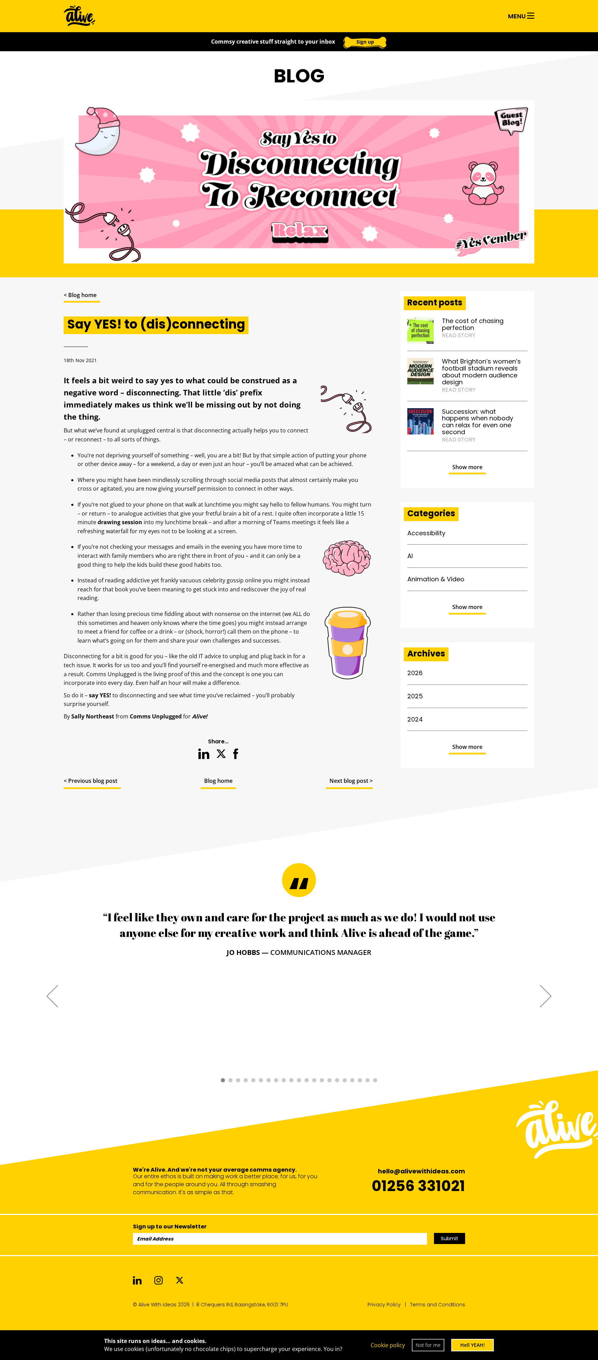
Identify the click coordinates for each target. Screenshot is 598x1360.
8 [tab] (276, 1080)
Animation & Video (435, 579)
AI (410, 556)
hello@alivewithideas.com (421, 1171)
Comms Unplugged (156, 716)
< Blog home (80, 295)
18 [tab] (352, 1080)
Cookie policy (388, 1345)
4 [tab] (246, 1080)
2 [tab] (230, 1080)
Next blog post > (351, 781)
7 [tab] (268, 1080)
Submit (449, 1238)
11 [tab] (299, 1080)
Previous (52, 995)
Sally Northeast (92, 716)
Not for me (428, 1345)
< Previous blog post (90, 781)
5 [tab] (253, 1080)
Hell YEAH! (472, 1345)
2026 (415, 673)
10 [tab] (291, 1080)
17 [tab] (345, 1080)
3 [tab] (238, 1080)
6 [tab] (261, 1080)
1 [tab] (223, 1080)
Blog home (218, 781)
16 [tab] (337, 1080)
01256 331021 (418, 1185)
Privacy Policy (384, 1304)
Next (546, 995)
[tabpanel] (299, 933)
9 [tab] (284, 1080)
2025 (415, 696)
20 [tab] (367, 1080)
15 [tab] (329, 1080)
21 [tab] (375, 1080)
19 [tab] (360, 1080)
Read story (458, 335)
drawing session (120, 522)
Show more (467, 467)
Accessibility (426, 533)
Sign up (365, 41)
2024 (415, 719)
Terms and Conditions (437, 1304)
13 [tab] (314, 1080)
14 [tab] (322, 1080)
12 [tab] (307, 1080)
